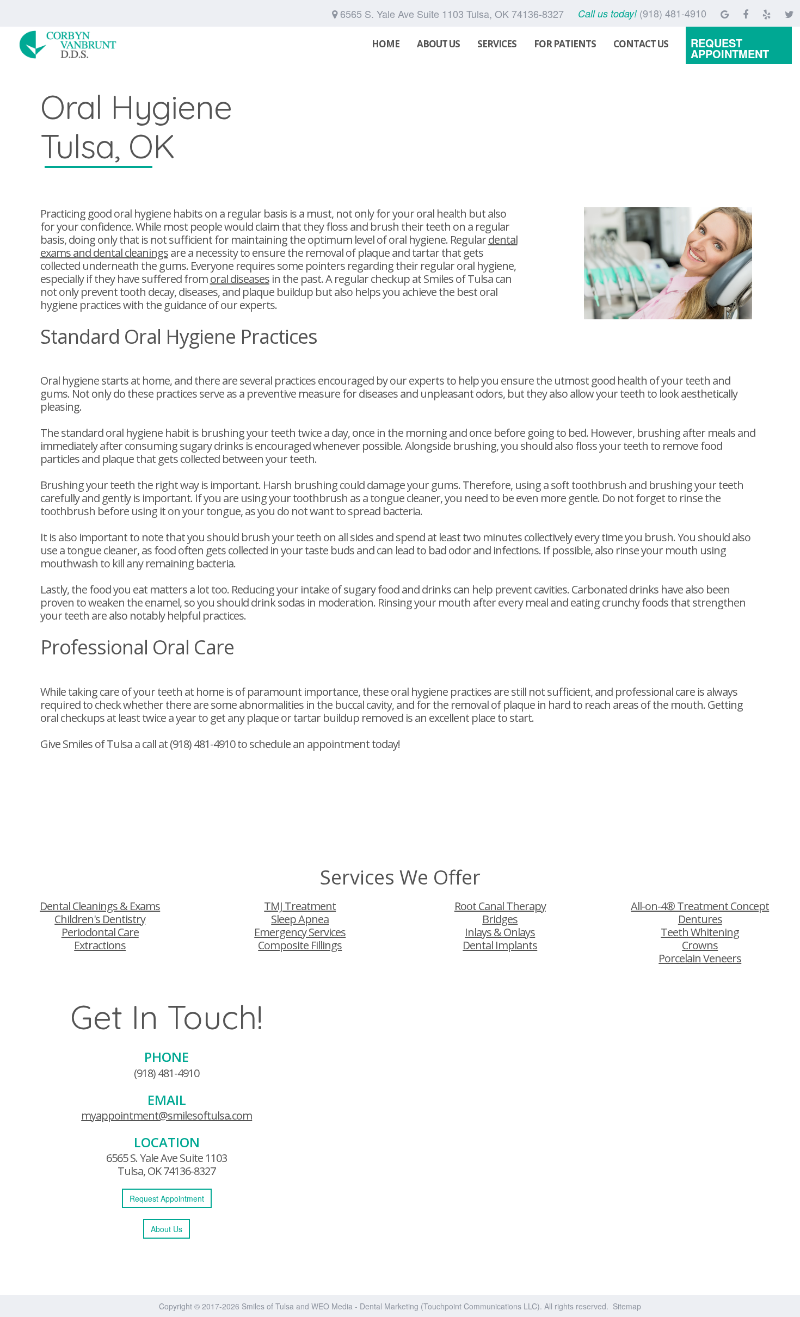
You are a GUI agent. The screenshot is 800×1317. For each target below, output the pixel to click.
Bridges (500, 919)
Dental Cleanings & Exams (100, 906)
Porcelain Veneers (700, 958)
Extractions (100, 945)
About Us (438, 44)
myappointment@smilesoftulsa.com (166, 1115)
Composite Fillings (300, 945)
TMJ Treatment (300, 906)
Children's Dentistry (99, 919)
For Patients (565, 44)
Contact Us (640, 44)
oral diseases (239, 278)
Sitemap (627, 1306)
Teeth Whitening (700, 932)
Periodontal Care (100, 932)
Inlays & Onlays (500, 932)
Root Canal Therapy (500, 906)
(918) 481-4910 (202, 744)
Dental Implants (500, 945)
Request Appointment (730, 48)
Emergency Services (300, 932)
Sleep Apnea (300, 919)
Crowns (700, 945)
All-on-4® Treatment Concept (700, 906)
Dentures (700, 919)
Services (496, 44)
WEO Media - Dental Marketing (365, 1306)
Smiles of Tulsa (268, 1306)
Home (385, 44)
